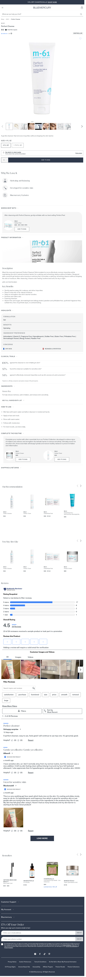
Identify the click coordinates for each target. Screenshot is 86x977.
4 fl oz (6, 145)
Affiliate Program (48, 967)
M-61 (7, 19)
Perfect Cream (20, 453)
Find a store (78, 153)
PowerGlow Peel (48, 513)
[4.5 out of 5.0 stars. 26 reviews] (4, 33)
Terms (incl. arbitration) (72, 946)
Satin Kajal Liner (8, 883)
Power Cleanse (7, 513)
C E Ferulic (27, 882)
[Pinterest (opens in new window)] (49, 953)
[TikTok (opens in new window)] (44, 953)
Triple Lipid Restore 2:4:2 (70, 882)
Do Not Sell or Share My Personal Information (62, 962)
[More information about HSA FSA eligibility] (6, 30)
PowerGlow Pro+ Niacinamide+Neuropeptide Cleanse (71, 513)
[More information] (11, 34)
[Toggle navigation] (2, 7)
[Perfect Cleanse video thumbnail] (38, 126)
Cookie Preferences (25, 962)
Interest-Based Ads (24, 967)
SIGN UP (79, 932)
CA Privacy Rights (10, 967)
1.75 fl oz (18, 145)
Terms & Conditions (40, 962)
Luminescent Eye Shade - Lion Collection (52, 881)
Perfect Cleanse (15, 19)
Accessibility (36, 967)
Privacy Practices (66, 945)
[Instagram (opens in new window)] (35, 953)
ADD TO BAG (21, 229)
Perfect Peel (18, 223)
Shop (2, 19)
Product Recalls (60, 967)
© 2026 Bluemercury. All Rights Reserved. (42, 972)
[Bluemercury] (42, 8)
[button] (82, 7)
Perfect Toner (58, 453)
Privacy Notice (12, 962)
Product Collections (74, 967)
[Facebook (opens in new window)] (40, 953)
